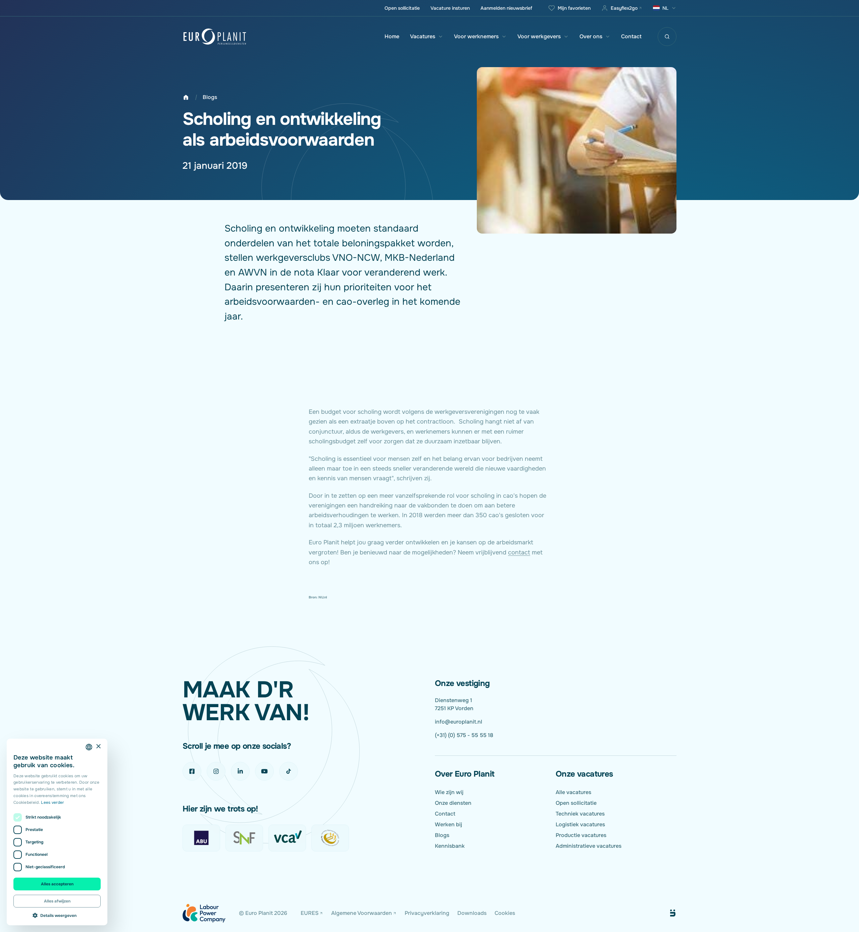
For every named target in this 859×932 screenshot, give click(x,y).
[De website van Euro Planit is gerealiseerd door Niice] (665, 913)
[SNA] (330, 838)
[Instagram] (216, 771)
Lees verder (52, 802)
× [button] (98, 746)
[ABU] (201, 838)
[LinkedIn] (240, 771)
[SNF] (244, 838)
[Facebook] (192, 771)
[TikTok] (288, 771)
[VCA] (287, 838)
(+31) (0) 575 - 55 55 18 (464, 735)
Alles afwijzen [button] (57, 901)
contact (519, 552)
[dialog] (57, 832)
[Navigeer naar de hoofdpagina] (215, 36)
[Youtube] (264, 771)
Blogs (210, 97)
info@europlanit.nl (458, 721)
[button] (57, 915)
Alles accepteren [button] (57, 884)
